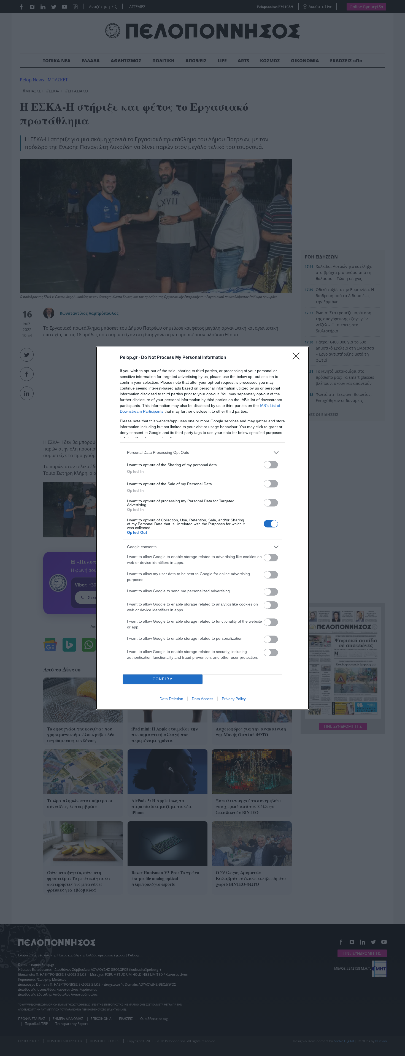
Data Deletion (171, 699)
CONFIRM (163, 679)
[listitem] (202, 452)
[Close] (298, 358)
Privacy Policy (234, 699)
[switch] (271, 464)
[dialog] (202, 528)
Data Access (202, 699)
